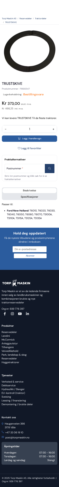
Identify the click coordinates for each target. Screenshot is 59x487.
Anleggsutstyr (10, 343)
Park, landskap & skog (14, 354)
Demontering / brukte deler (17, 404)
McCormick (8, 339)
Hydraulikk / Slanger (13, 389)
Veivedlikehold (10, 351)
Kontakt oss (9, 417)
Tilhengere (8, 347)
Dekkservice (9, 385)
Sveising (6, 396)
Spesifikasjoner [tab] (29, 196)
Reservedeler (9, 332)
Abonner (30, 255)
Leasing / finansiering (14, 400)
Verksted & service (12, 381)
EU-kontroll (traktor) (13, 393)
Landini (6, 336)
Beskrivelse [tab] (29, 190)
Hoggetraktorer (10, 362)
